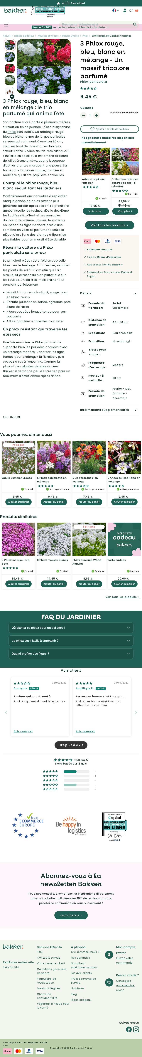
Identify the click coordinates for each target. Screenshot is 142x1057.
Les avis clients (81, 973)
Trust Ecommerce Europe (83, 980)
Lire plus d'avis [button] (71, 745)
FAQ (40, 952)
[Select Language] (116, 11)
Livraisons (77, 988)
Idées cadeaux (81, 1000)
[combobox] (99, 24)
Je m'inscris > (71, 915)
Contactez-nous (48, 958)
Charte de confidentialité (47, 996)
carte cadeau (117, 560)
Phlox (12, 132)
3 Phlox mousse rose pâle (15, 561)
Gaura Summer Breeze (17, 477)
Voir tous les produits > (110, 225)
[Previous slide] (6, 712)
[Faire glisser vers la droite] (12, 96)
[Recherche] (135, 24)
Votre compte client (51, 963)
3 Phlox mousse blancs (52, 560)
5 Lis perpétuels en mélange (85, 479)
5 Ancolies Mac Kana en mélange (124, 479)
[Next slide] (136, 712)
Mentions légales (48, 988)
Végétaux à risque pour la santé (53, 1005)
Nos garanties (80, 958)
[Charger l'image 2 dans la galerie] (10, 45)
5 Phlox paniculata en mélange (52, 479)
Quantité (86, 108)
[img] (22, 683)
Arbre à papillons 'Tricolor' (93, 180)
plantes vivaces (34, 366)
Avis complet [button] (23, 731)
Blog (74, 994)
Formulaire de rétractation (46, 980)
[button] (4, 25)
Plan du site (11, 967)
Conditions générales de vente (52, 971)
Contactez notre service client (125, 985)
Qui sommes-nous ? (85, 952)
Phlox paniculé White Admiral (87, 561)
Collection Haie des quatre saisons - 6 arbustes (124, 182)
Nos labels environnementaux (84, 965)
